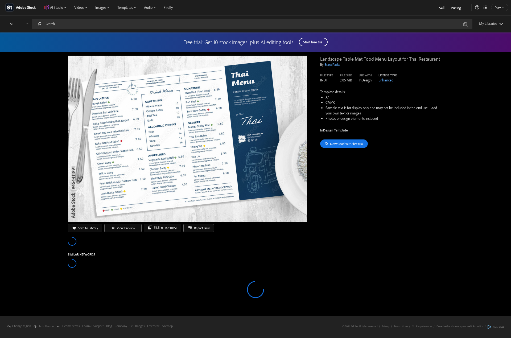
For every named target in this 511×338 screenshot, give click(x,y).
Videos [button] (79, 7)
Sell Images (137, 326)
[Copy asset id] (150, 227)
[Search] (39, 24)
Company (121, 326)
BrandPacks (332, 65)
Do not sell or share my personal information (459, 326)
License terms (71, 326)
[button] (477, 7)
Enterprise (153, 326)
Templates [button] (125, 7)
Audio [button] (148, 7)
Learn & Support (93, 326)
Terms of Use (401, 326)
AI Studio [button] (56, 7)
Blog (109, 326)
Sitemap (167, 326)
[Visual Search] (465, 23)
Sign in (499, 7)
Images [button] (100, 7)
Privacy (386, 326)
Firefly (168, 7)
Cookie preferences (422, 326)
